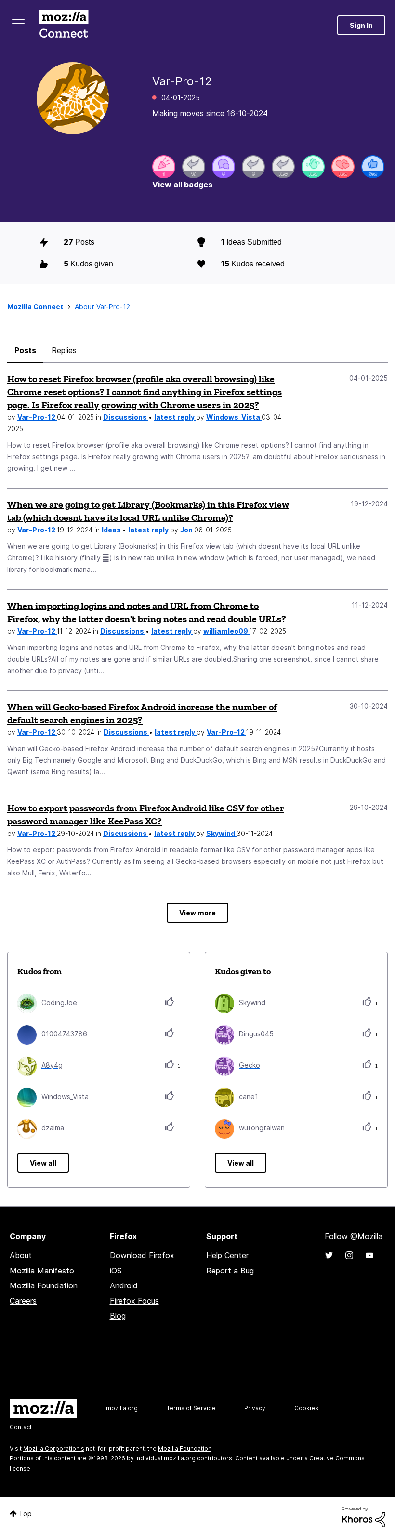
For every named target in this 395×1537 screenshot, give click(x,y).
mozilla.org (122, 1408)
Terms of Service (191, 1408)
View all (43, 1163)
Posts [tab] (25, 350)
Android (124, 1285)
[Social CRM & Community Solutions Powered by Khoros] (363, 1516)
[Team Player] (372, 166)
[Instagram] (349, 1255)
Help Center (227, 1255)
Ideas (112, 530)
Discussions (125, 417)
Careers (23, 1301)
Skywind (221, 833)
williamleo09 (226, 631)
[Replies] (193, 166)
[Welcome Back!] (313, 166)
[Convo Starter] (223, 166)
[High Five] (343, 166)
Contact (21, 1427)
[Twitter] (329, 1255)
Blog (118, 1316)
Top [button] (25, 1514)
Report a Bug (230, 1270)
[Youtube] (369, 1255)
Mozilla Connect (64, 25)
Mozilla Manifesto (42, 1270)
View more (197, 913)
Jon (187, 530)
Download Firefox (142, 1255)
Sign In (361, 25)
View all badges (182, 184)
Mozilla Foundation (44, 1285)
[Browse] (18, 23)
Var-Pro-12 (37, 417)
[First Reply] (283, 166)
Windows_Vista (234, 417)
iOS (116, 1270)
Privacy (254, 1408)
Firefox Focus (134, 1301)
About (21, 1255)
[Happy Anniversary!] (163, 166)
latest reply (175, 417)
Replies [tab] (64, 350)
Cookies (306, 1408)
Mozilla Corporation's (53, 1448)
